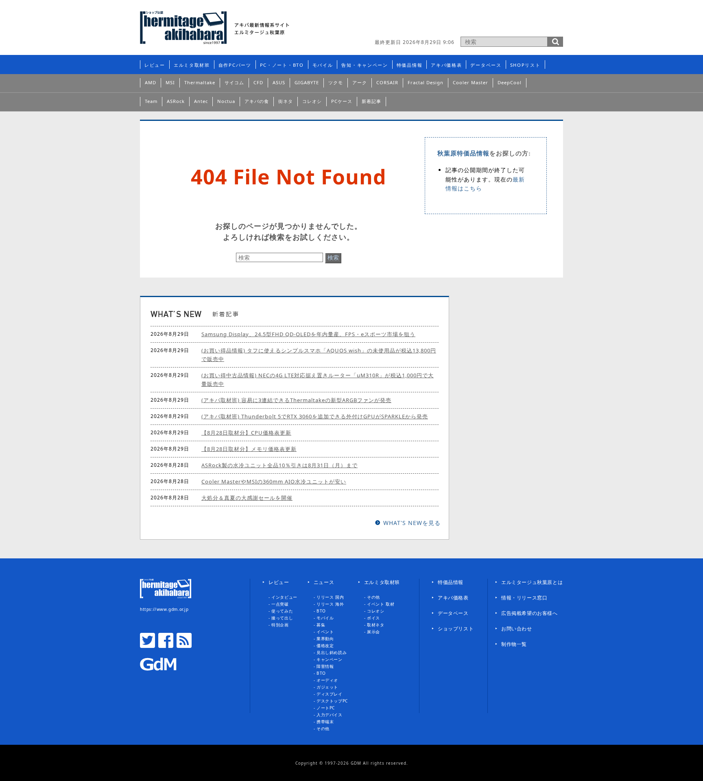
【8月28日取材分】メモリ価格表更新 (249, 449)
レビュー (154, 65)
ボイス (373, 618)
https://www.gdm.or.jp (164, 609)
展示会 (373, 631)
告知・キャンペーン (364, 65)
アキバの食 (257, 101)
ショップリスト (456, 628)
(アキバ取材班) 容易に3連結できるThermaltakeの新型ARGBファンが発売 (296, 400)
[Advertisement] (468, 22)
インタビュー (284, 597)
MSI (170, 82)
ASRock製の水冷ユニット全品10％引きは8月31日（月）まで (279, 465)
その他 (323, 728)
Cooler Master (470, 82)
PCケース (341, 101)
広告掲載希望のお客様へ (529, 613)
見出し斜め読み (332, 652)
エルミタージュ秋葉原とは (532, 582)
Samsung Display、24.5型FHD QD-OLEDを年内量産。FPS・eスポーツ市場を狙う (308, 334)
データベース (485, 65)
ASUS (279, 82)
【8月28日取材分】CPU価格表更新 (246, 432)
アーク (359, 82)
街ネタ (285, 101)
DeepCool (510, 82)
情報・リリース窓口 (524, 597)
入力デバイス (330, 715)
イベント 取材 (380, 604)
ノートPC (326, 708)
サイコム (234, 82)
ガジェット (327, 687)
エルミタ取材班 (192, 65)
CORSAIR (387, 82)
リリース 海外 (330, 604)
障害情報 (325, 666)
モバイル (322, 65)
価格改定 (325, 645)
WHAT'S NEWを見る (412, 523)
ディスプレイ (330, 694)
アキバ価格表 (446, 65)
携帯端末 (325, 721)
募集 (321, 625)
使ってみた (282, 611)
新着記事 (371, 101)
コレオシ (312, 101)
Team (151, 101)
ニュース (324, 582)
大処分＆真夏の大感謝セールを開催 (247, 497)
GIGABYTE (307, 82)
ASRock (176, 101)
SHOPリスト (525, 65)
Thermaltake (199, 82)
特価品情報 (410, 65)
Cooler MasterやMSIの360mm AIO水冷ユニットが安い (273, 481)
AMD (150, 82)
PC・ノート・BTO (282, 65)
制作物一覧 (514, 644)
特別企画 (279, 625)
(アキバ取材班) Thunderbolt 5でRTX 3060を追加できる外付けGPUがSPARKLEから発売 (314, 416)
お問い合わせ (516, 628)
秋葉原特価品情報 (463, 153)
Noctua (226, 101)
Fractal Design (425, 82)
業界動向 (325, 638)
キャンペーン (330, 659)
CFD (258, 82)
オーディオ (327, 680)
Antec (201, 101)
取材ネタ (375, 625)
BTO (321, 611)
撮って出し (282, 618)
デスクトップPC (332, 701)
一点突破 (279, 604)
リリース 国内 (330, 597)
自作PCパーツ (234, 65)
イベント (325, 631)
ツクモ (335, 82)
